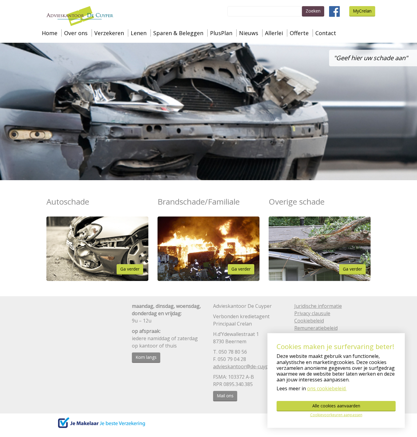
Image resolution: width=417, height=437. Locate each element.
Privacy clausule (312, 313)
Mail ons (225, 396)
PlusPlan (221, 33)
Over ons (76, 33)
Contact (325, 33)
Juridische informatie (318, 306)
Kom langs (146, 357)
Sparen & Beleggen (178, 33)
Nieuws (248, 33)
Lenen (139, 33)
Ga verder (130, 269)
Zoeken (313, 11)
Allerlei (274, 33)
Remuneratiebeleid (316, 328)
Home (49, 33)
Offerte (299, 33)
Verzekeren (109, 33)
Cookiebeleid (309, 320)
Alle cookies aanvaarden (336, 406)
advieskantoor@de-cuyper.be (246, 366)
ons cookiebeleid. (326, 388)
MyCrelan (362, 11)
